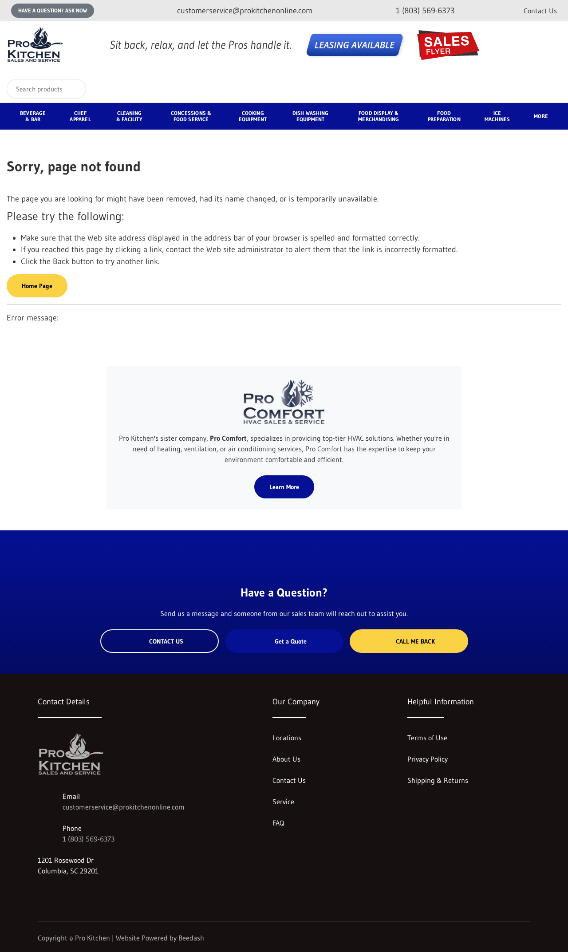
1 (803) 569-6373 (88, 838)
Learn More (284, 487)
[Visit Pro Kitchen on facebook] (60, 892)
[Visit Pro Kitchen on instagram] (42, 892)
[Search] (73, 89)
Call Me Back (415, 641)
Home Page (37, 286)
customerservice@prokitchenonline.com (124, 806)
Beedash (191, 937)
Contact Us (540, 10)
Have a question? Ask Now (52, 10)
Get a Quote (291, 641)
